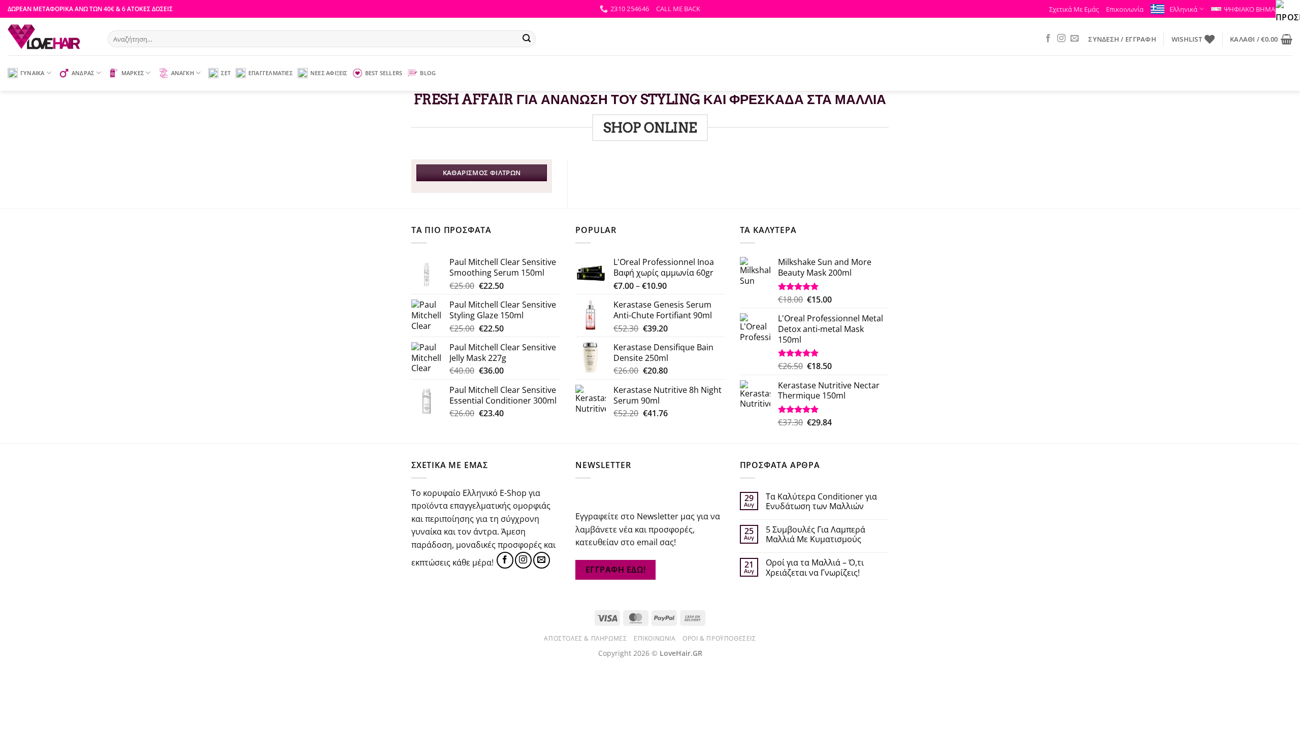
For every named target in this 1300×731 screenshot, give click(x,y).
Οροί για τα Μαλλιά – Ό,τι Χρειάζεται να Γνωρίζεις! (815, 567)
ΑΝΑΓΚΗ (182, 73)
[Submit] (526, 39)
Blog (428, 73)
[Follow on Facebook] (1048, 38)
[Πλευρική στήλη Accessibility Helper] (1288, 12)
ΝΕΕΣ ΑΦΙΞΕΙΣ (328, 73)
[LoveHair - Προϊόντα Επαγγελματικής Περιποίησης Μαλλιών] (50, 36)
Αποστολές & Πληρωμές (585, 638)
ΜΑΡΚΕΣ (132, 73)
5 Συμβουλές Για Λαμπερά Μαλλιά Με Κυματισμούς (815, 534)
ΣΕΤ (226, 73)
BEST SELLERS (384, 73)
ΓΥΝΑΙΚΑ (32, 73)
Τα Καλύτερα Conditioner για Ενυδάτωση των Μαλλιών (821, 501)
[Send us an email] (1074, 38)
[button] (678, 8)
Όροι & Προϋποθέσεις (719, 638)
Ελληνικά (1183, 9)
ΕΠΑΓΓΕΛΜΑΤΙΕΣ (270, 73)
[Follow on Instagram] (1061, 38)
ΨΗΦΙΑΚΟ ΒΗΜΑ (1249, 9)
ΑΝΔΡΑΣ (83, 73)
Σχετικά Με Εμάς (1074, 9)
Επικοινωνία (1125, 9)
